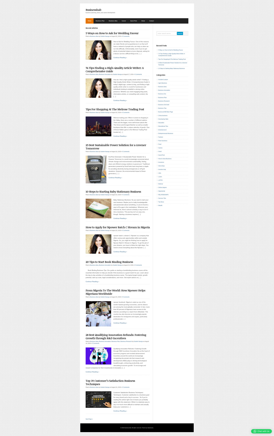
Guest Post (133, 21)
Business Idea (113, 21)
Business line (162, 94)
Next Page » (89, 419)
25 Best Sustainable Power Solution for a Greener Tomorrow (116, 146)
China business (162, 115)
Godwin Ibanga (105, 36)
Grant (160, 151)
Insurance (161, 162)
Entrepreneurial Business (165, 133)
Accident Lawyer (163, 79)
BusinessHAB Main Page (165, 112)
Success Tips (162, 198)
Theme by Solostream (147, 427)
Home (89, 21)
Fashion (160, 137)
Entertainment (162, 130)
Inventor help (162, 169)
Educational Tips (163, 126)
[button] (261, 431)
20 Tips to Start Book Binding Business (109, 262)
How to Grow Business (164, 158)
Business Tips (162, 108)
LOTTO (160, 180)
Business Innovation (105, 74)
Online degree (162, 187)
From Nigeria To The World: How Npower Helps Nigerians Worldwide (115, 292)
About (143, 21)
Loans (160, 176)
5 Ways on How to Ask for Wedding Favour (112, 33)
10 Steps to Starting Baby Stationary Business (113, 191)
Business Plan (100, 21)
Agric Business (162, 83)
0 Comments (125, 36)
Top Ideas (161, 202)
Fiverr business (162, 140)
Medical (160, 184)
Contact (151, 21)
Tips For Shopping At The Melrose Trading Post (115, 109)
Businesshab (93, 10)
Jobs (159, 173)
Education (161, 122)
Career (124, 21)
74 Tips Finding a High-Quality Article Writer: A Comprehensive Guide (115, 69)
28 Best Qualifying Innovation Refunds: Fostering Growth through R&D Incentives (116, 336)
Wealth (160, 205)
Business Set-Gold (163, 104)
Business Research (126, 341)
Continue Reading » (120, 57)
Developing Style (163, 119)
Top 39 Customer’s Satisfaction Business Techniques (110, 382)
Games (160, 148)
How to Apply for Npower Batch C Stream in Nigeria (118, 227)
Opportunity (161, 191)
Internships (161, 166)
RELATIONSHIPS (163, 194)
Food (159, 144)
